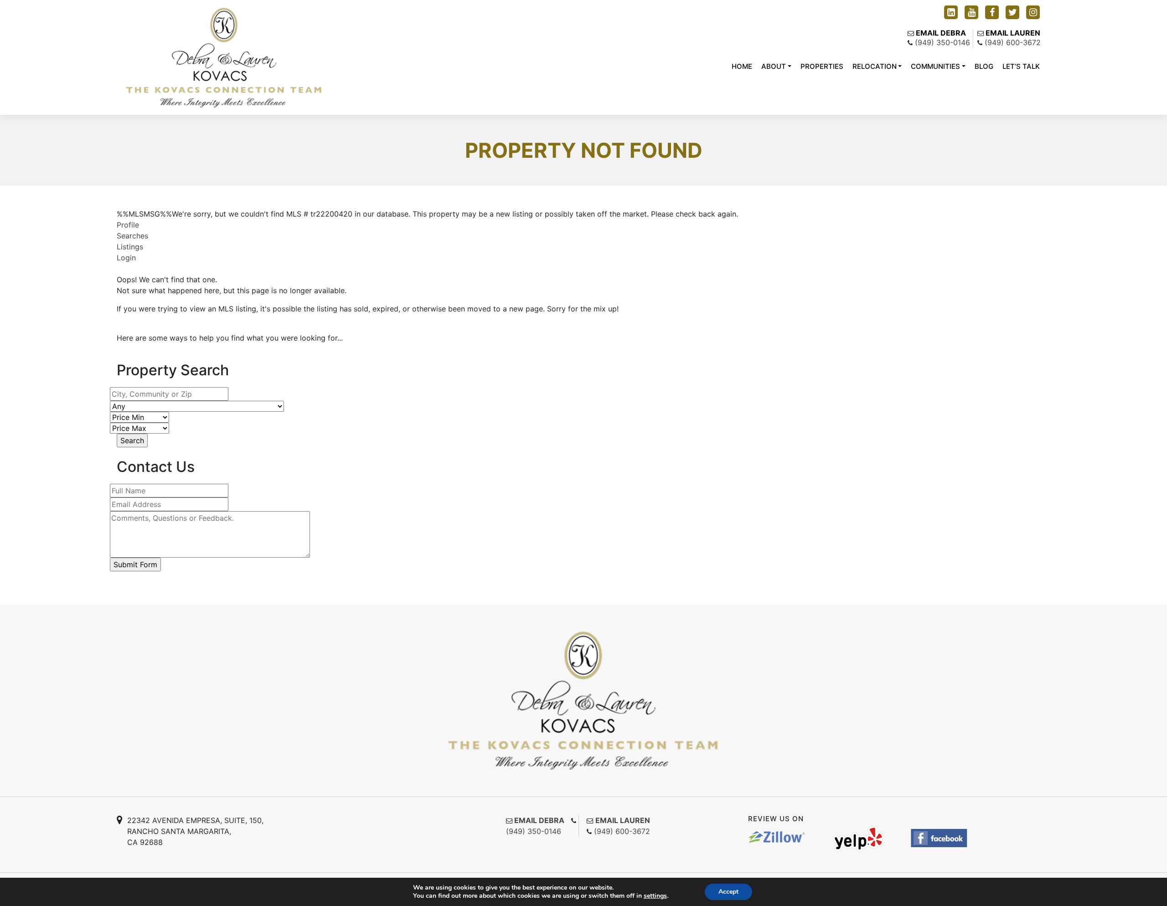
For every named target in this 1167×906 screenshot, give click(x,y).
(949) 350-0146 (942, 42)
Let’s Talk (1021, 66)
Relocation (874, 66)
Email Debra (941, 32)
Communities (935, 66)
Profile (128, 224)
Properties (821, 66)
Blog (984, 66)
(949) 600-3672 (1013, 42)
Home (742, 66)
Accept (728, 891)
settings (655, 896)
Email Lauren (1013, 32)
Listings (130, 246)
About (773, 66)
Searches (132, 235)
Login (126, 257)
